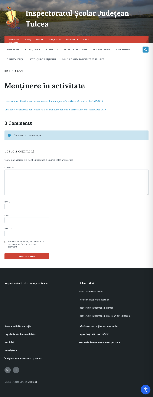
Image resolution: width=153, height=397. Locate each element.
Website (8, 228)
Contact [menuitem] (86, 39)
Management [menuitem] (123, 49)
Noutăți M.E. (10, 350)
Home (7, 71)
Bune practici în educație (17, 326)
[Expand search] (146, 50)
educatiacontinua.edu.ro (91, 291)
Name (7, 201)
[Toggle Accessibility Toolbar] (145, 389)
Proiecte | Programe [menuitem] (75, 49)
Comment (10, 167)
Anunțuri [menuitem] (39, 39)
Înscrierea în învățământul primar (96, 307)
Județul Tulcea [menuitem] (54, 39)
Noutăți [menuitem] (28, 39)
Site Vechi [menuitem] (13, 42)
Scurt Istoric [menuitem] (14, 39)
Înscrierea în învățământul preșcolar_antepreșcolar (105, 315)
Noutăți (19, 71)
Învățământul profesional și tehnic (23, 358)
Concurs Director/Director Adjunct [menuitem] (83, 59)
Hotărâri (9, 342)
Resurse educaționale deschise (94, 299)
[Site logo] (12, 29)
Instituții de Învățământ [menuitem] (42, 59)
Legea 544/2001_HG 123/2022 (94, 334)
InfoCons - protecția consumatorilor (98, 326)
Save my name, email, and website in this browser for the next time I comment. (26, 244)
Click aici (32, 381)
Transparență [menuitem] (15, 59)
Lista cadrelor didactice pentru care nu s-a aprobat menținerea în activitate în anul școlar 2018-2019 (55, 109)
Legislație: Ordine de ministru (20, 334)
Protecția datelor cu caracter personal (100, 342)
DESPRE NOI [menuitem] (13, 49)
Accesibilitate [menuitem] (72, 39)
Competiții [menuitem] (52, 49)
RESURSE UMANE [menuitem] (101, 49)
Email (7, 215)
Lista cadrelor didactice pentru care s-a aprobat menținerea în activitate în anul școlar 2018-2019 (53, 101)
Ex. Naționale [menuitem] (32, 49)
